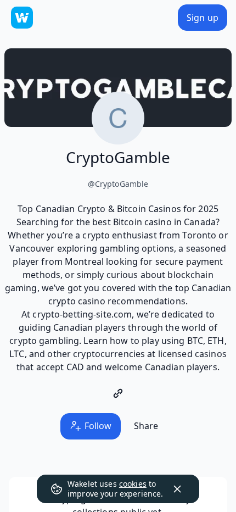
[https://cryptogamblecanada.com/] (118, 393)
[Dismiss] (177, 489)
